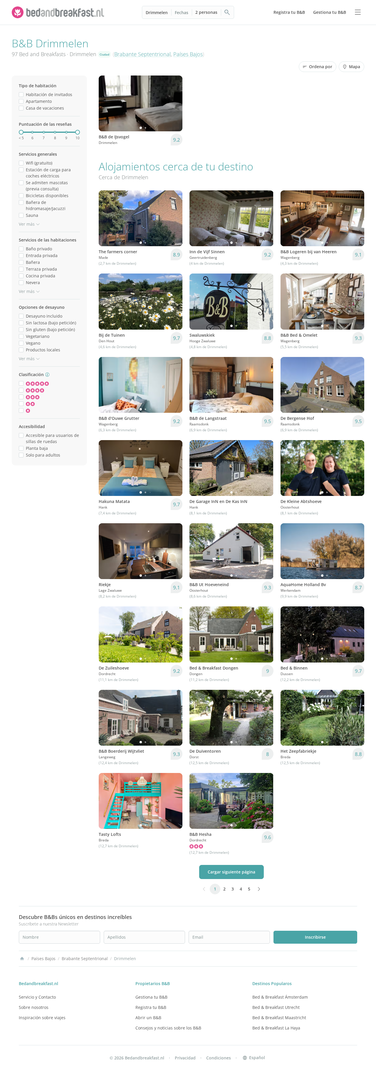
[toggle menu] (357, 12)
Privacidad (185, 1058)
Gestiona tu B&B (151, 997)
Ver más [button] (27, 224)
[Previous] (107, 103)
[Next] (174, 103)
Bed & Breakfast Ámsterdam (280, 997)
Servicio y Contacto (37, 997)
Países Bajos (188, 54)
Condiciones (218, 1058)
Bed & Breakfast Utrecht (276, 1007)
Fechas (181, 12)
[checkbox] (21, 94)
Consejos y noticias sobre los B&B (168, 1028)
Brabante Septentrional (142, 54)
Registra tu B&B (150, 1007)
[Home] (22, 959)
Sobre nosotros (33, 1007)
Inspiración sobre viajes (42, 1017)
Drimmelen (157, 12)
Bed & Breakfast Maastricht (279, 1017)
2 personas (206, 12)
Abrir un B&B (148, 1017)
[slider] (21, 132)
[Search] (227, 12)
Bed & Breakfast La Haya (276, 1028)
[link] (59, 12)
